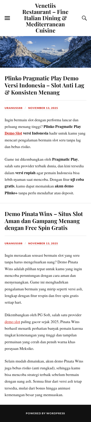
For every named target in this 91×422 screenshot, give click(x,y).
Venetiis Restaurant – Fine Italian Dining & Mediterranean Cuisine (45, 18)
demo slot (12, 321)
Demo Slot (13, 133)
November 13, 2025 (43, 108)
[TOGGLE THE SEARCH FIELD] (83, 18)
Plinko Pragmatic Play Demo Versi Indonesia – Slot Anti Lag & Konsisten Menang (44, 85)
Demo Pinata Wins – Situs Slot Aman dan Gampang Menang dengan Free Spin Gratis (44, 220)
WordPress (55, 413)
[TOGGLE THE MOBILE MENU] (7, 18)
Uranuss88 (14, 108)
